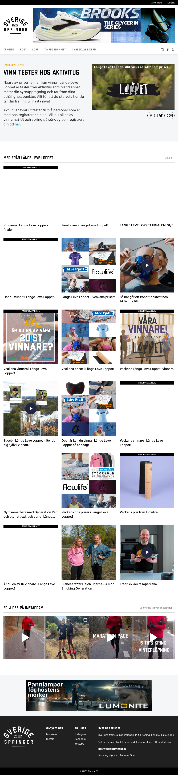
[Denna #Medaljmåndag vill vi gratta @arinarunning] (67, 637)
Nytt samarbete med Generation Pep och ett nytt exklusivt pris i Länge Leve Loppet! (30, 517)
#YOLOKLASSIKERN (84, 49)
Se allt (170, 158)
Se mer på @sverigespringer (157, 608)
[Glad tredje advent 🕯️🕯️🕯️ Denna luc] (24, 637)
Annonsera (156, 3)
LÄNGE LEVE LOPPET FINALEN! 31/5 (146, 225)
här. (18, 124)
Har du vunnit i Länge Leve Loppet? (29, 297)
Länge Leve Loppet (13, 65)
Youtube (79, 744)
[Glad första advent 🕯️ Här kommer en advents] (153, 637)
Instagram (81, 734)
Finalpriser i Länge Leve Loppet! (85, 225)
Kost (23, 49)
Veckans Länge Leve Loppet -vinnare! (147, 368)
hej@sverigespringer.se (112, 749)
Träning (9, 49)
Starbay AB (93, 771)
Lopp (35, 49)
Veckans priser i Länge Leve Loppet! (88, 368)
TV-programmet (55, 49)
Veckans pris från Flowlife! (139, 512)
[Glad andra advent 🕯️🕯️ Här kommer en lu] (110, 637)
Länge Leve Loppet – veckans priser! (88, 297)
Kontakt (171, 3)
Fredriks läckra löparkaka (138, 584)
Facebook (80, 739)
